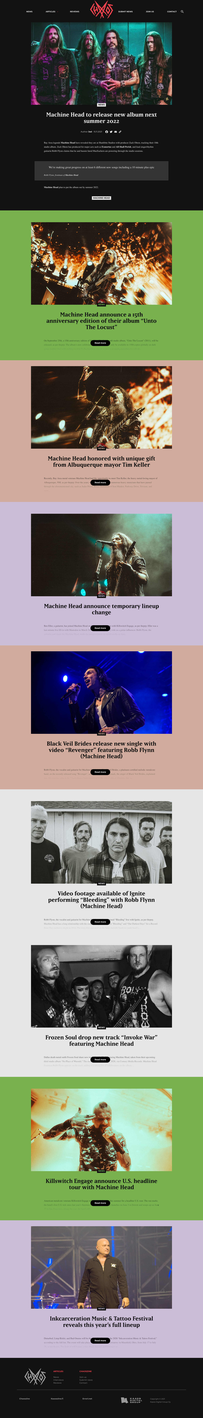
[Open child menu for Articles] (57, 11)
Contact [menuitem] (172, 12)
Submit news (86, 1380)
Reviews (57, 1383)
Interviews (58, 1380)
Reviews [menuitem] (74, 12)
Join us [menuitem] (150, 12)
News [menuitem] (29, 12)
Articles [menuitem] (50, 12)
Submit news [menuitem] (125, 12)
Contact (83, 1383)
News (101, 105)
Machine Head (101, 198)
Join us (82, 1377)
